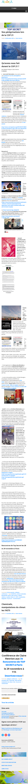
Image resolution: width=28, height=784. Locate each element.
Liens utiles (5, 768)
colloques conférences (12, 678)
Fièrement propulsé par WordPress (9, 773)
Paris (14, 682)
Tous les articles (8, 702)
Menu (14, 8)
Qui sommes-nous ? (7, 759)
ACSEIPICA (13, 594)
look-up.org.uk (5, 716)
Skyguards (4, 598)
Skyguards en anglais (7, 472)
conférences (10, 578)
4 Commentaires (17, 598)
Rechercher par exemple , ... (12, 688)
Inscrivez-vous (13, 675)
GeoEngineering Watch (7, 713)
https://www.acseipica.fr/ (8, 746)
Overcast (4, 535)
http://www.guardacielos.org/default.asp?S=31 (14, 474)
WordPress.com (5, 775)
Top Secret (9, 598)
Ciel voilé (4, 711)
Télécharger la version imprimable (12, 730)
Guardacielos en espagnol (8, 475)
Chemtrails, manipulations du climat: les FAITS (14, 607)
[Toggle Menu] (26, 11)
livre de (20, 573)
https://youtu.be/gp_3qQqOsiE (11, 210)
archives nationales (21, 594)
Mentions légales (7, 765)
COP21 (17, 597)
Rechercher (22, 690)
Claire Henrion (19, 38)
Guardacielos (22, 597)
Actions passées (10, 592)
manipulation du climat (7, 682)
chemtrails (11, 680)
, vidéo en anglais (10, 385)
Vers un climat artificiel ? (8, 714)
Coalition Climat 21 (10, 597)
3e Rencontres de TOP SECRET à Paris (14, 661)
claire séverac (14, 595)
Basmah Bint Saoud (6, 595)
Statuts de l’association (9, 762)
